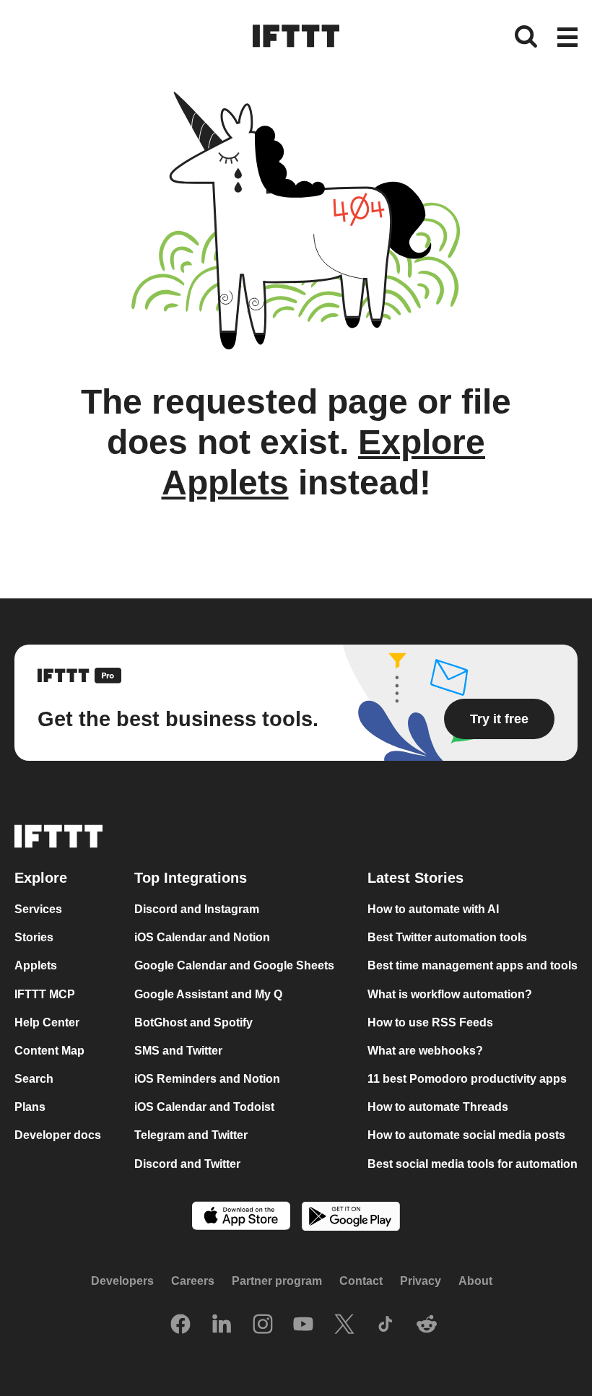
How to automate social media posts (466, 1136)
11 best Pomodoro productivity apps (467, 1079)
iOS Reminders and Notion (207, 1079)
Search (33, 1079)
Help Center (46, 1022)
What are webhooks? (425, 1050)
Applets (35, 966)
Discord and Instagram (196, 909)
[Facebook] (180, 1325)
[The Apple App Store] (241, 1217)
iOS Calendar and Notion (202, 938)
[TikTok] (386, 1325)
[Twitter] (344, 1325)
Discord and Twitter (187, 1164)
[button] (567, 38)
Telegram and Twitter (191, 1136)
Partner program (277, 1281)
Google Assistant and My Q (208, 994)
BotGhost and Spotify (193, 1022)
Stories (33, 938)
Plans (29, 1107)
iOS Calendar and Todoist (204, 1107)
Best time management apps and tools (472, 966)
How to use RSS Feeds (430, 1022)
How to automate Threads (437, 1107)
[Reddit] (427, 1325)
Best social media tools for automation (472, 1164)
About (475, 1281)
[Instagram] (263, 1325)
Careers (192, 1281)
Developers (122, 1281)
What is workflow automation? (449, 994)
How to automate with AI (433, 909)
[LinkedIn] (222, 1325)
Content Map (49, 1050)
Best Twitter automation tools (447, 938)
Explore (40, 878)
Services (38, 909)
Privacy (420, 1281)
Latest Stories (415, 878)
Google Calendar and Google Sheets (234, 966)
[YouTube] (303, 1325)
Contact (361, 1281)
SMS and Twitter (178, 1050)
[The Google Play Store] (351, 1218)
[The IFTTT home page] (296, 36)
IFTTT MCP (44, 994)
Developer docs (57, 1136)
